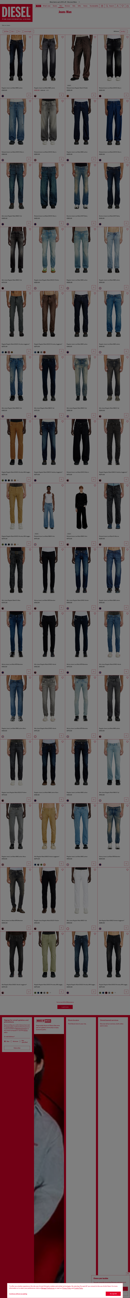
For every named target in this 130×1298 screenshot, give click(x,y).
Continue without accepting (18, 1294)
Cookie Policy (78, 1288)
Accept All (113, 1294)
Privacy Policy (66, 1288)
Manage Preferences (48, 1288)
